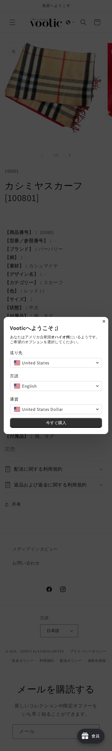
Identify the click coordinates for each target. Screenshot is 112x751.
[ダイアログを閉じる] (104, 321)
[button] (56, 363)
